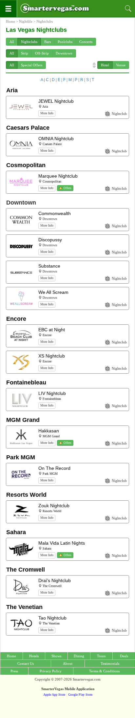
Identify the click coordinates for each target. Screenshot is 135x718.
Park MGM (20, 457)
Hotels (34, 656)
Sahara (16, 532)
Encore (16, 318)
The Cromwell (25, 569)
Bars (47, 42)
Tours (101, 656)
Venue (120, 65)
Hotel (105, 65)
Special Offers (31, 65)
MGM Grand (23, 420)
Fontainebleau (26, 382)
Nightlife (25, 21)
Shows (56, 656)
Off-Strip (42, 53)
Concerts (85, 42)
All (12, 42)
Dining (79, 656)
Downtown (64, 53)
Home (10, 21)
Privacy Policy (51, 671)
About (67, 663)
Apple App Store (54, 694)
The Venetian (24, 607)
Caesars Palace (27, 127)
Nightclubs (44, 21)
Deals (124, 656)
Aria (12, 90)
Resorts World (26, 494)
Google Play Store (80, 694)
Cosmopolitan (26, 165)
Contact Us (25, 663)
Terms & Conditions (104, 671)
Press (14, 671)
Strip (24, 53)
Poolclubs (65, 42)
